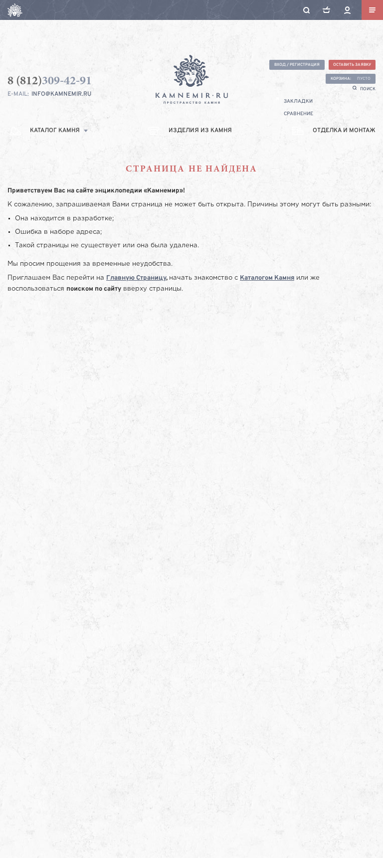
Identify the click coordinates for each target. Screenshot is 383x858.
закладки (298, 101)
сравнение (298, 114)
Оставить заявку (352, 64)
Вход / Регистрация (297, 64)
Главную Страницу (136, 278)
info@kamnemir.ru (61, 94)
